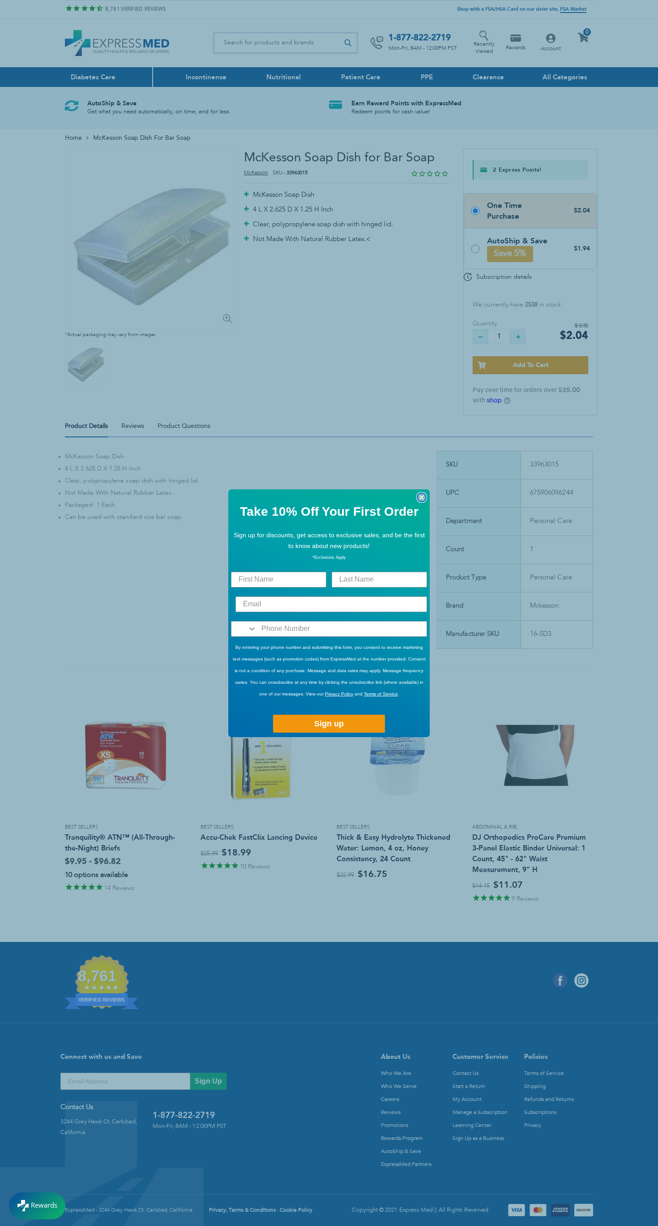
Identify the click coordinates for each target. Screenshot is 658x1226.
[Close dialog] (421, 497)
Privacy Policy (339, 693)
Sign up (329, 723)
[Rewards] (37, 1205)
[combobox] (244, 629)
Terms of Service (381, 693)
